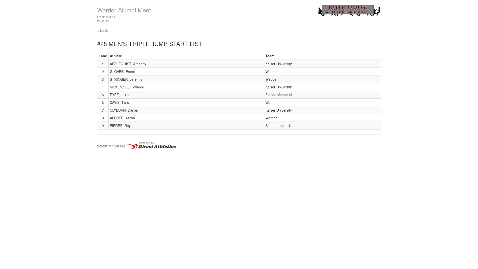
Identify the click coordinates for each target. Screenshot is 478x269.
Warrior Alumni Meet (124, 9)
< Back (102, 30)
